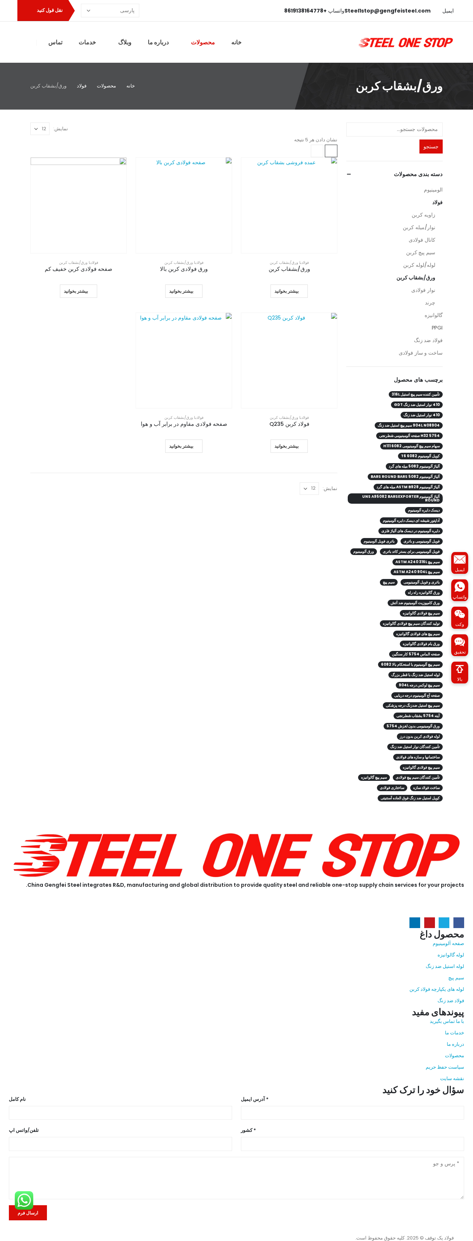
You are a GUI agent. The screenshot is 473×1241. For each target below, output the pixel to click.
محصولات (203, 42)
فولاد (305, 262)
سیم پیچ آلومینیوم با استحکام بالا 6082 (410, 664)
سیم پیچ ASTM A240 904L (417, 572)
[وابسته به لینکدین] (144, 11)
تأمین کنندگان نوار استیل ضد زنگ (415, 746)
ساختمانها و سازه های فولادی (418, 757)
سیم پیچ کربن (420, 252)
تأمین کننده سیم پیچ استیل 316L (416, 394)
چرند (430, 302)
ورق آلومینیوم (363, 551)
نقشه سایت (452, 1078)
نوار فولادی (423, 290)
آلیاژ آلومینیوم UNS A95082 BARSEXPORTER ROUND (401, 498)
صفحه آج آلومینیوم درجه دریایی (417, 695)
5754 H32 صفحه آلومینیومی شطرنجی (409, 435)
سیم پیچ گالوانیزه (374, 777)
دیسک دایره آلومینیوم (424, 510)
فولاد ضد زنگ (428, 340)
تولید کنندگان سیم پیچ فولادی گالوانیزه (411, 623)
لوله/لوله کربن (419, 265)
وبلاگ (125, 42)
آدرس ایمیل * (255, 1099)
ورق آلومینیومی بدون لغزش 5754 (413, 726)
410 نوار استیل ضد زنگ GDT (417, 404)
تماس (55, 42)
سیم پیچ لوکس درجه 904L (419, 685)
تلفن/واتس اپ (24, 1130)
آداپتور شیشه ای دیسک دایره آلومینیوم (411, 520)
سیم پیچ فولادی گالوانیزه (421, 613)
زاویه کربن (423, 214)
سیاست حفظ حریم (445, 1067)
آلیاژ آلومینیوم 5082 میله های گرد (414, 466)
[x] (169, 11)
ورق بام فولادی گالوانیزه (421, 644)
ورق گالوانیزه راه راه (424, 592)
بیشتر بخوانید (287, 291)
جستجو (431, 146)
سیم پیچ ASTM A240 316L (417, 562)
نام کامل (17, 1099)
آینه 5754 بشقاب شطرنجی (418, 715)
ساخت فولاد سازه (426, 787)
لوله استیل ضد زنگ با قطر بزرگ (415, 675)
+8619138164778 (57, 902)
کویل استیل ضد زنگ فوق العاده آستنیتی (410, 798)
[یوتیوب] (157, 11)
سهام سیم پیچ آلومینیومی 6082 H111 (411, 446)
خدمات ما (454, 1033)
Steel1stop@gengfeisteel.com (48, 911)
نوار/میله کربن (419, 227)
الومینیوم (433, 189)
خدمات (87, 42)
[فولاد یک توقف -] (406, 42)
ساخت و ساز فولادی (421, 352)
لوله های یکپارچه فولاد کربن (436, 989)
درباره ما (158, 42)
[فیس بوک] (181, 11)
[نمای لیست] (317, 151)
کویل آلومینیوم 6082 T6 (420, 456)
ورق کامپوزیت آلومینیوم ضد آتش (415, 603)
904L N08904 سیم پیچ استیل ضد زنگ (409, 425)
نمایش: (60, 128)
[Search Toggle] (27, 42)
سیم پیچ (389, 582)
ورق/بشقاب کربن (284, 262)
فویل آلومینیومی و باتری (422, 541)
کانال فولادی (422, 240)
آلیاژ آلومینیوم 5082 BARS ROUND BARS (405, 476)
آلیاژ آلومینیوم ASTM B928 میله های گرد (408, 487)
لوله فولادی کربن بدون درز (420, 736)
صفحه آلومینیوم (448, 943)
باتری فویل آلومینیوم (379, 541)
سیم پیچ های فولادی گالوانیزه (418, 634)
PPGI (437, 327)
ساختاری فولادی (392, 787)
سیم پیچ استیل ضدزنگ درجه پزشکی (413, 705)
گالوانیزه (434, 315)
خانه (236, 42)
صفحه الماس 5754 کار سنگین (416, 654)
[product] (289, 205)
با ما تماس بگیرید (447, 1021)
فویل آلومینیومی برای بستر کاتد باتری (411, 551)
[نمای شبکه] (331, 151)
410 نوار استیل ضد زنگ (422, 415)
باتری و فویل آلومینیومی (422, 582)
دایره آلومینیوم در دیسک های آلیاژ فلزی (410, 531)
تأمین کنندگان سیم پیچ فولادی (418, 777)
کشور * (248, 1130)
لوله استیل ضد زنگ (445, 966)
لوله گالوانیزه (451, 955)
